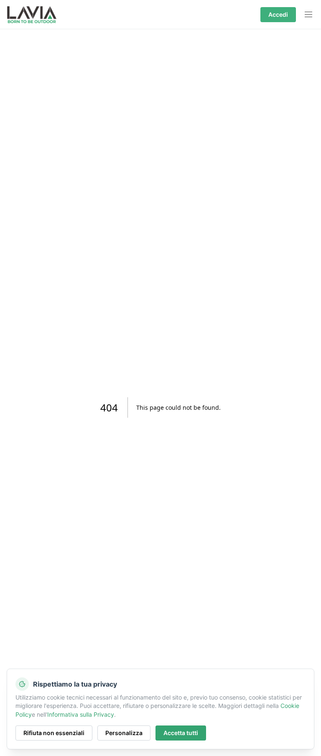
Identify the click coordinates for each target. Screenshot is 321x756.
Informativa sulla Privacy (80, 714)
